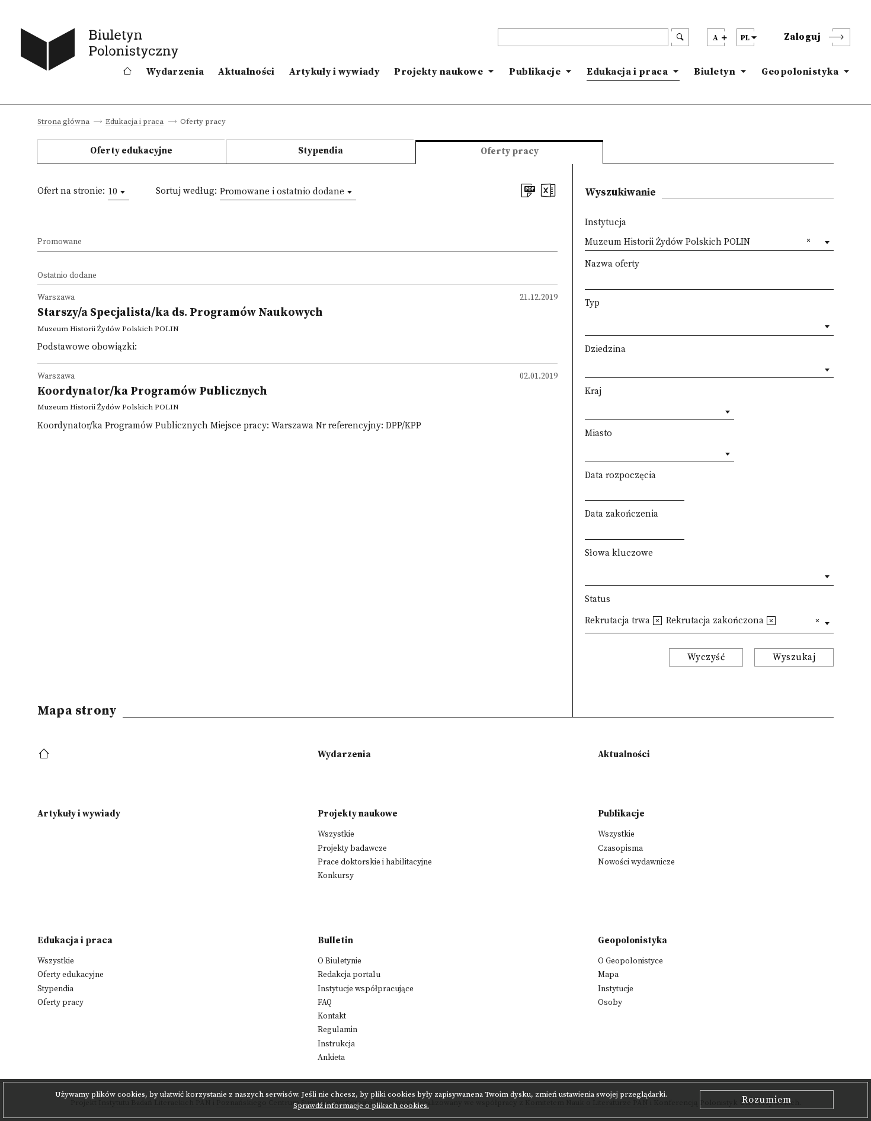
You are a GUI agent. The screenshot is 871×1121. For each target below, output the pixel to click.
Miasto (598, 433)
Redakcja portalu (349, 974)
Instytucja (605, 222)
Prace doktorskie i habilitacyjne (375, 862)
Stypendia (320, 150)
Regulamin (337, 1029)
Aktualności (246, 72)
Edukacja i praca (627, 72)
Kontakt (332, 1016)
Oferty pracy (60, 1002)
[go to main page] (102, 51)
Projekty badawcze (352, 848)
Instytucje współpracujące (366, 989)
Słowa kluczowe (619, 553)
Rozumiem (767, 1100)
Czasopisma (620, 848)
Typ (592, 303)
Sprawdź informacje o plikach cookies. (361, 1105)
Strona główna (63, 122)
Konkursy (336, 875)
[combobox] (118, 192)
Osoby (610, 1002)
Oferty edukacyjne (131, 150)
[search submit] (680, 37)
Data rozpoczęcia (620, 475)
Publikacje (535, 72)
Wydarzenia (175, 72)
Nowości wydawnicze (636, 862)
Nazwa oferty (612, 264)
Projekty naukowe (438, 72)
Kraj (593, 391)
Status (597, 599)
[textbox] (588, 323)
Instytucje (615, 989)
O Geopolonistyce (630, 961)
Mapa (608, 974)
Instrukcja (336, 1044)
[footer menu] (45, 754)
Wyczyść (706, 657)
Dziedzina (605, 349)
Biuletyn (714, 72)
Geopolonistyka (799, 72)
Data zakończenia (621, 514)
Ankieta (331, 1057)
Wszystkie (336, 834)
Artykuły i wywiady (334, 72)
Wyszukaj (794, 657)
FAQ (325, 1002)
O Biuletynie (339, 961)
